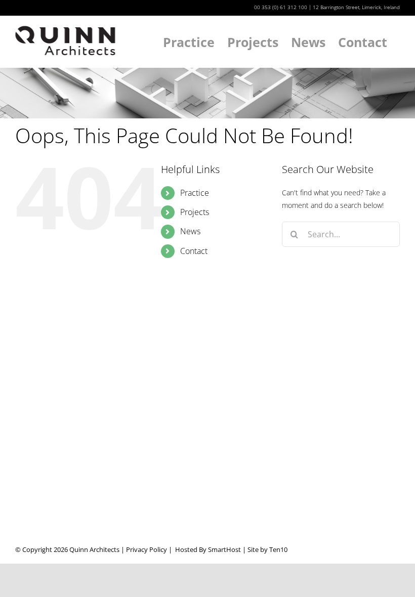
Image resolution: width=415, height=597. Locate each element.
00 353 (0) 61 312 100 (280, 7)
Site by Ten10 (267, 549)
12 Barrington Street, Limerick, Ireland (356, 7)
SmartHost (224, 549)
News (190, 231)
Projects (194, 212)
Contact (194, 251)
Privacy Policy (146, 549)
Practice (194, 192)
